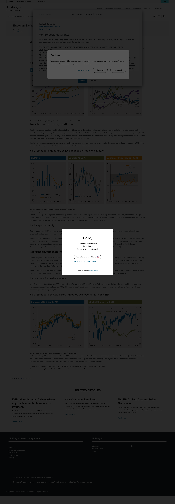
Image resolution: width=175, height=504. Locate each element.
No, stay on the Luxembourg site (86, 261)
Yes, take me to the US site (86, 257)
